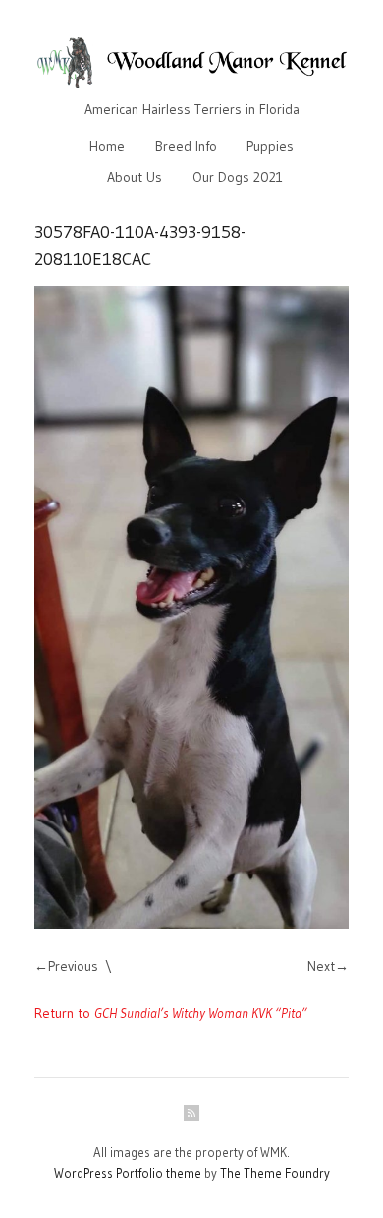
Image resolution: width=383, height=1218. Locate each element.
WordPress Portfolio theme (127, 1173)
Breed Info (186, 146)
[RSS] (191, 1113)
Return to (170, 1013)
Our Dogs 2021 (237, 176)
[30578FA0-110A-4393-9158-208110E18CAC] (191, 607)
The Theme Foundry (275, 1173)
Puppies (270, 146)
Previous (73, 966)
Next (321, 966)
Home (107, 146)
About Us (134, 176)
